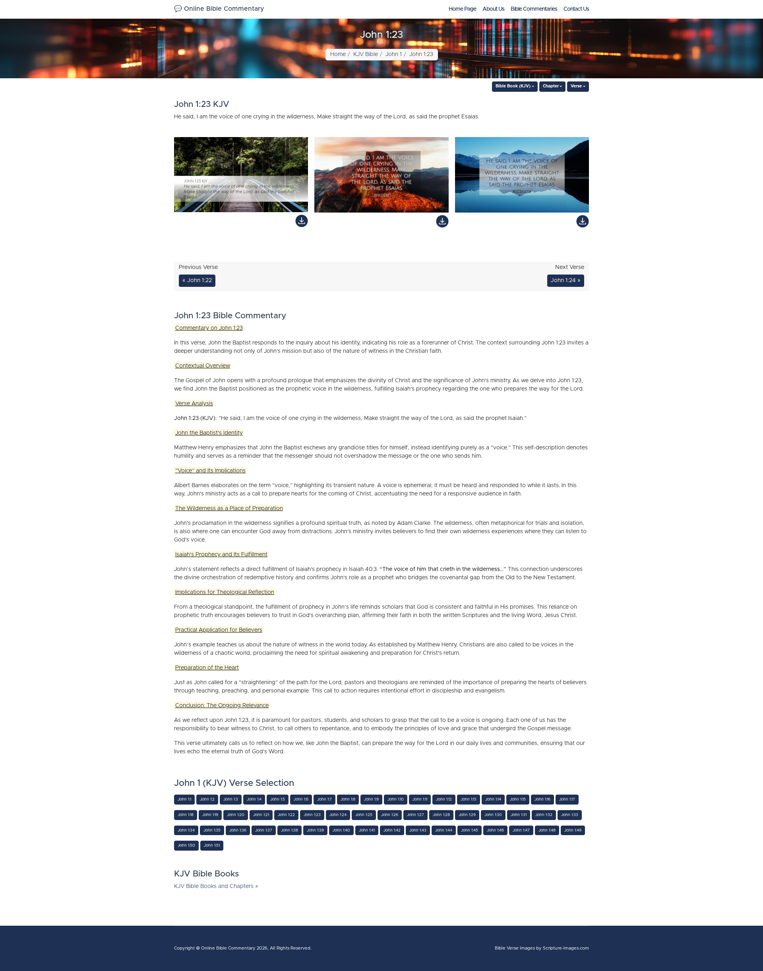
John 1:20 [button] (235, 815)
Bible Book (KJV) (513, 86)
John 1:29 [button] (467, 815)
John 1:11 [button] (419, 799)
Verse (576, 86)
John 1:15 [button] (518, 799)
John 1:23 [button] (312, 815)
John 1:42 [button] (392, 830)
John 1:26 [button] (389, 815)
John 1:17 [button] (567, 799)
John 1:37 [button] (263, 830)
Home (338, 54)
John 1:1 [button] (184, 799)
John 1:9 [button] (371, 799)
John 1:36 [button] (237, 830)
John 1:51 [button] (212, 845)
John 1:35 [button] (212, 830)
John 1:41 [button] (367, 830)
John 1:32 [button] (543, 815)
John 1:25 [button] (363, 815)
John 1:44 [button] (443, 830)
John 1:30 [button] (493, 815)
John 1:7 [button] (324, 799)
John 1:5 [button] (277, 799)
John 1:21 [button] (261, 815)
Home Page (462, 9)
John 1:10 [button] (395, 799)
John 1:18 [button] (186, 815)
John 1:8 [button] (348, 799)
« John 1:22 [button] (197, 280)
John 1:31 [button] (519, 815)
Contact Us (576, 9)
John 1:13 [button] (468, 799)
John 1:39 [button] (315, 830)
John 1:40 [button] (341, 830)
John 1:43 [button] (417, 830)
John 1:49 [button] (572, 830)
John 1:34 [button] (186, 830)
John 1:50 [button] (186, 845)
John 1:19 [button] (210, 815)
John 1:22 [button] (286, 815)
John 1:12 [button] (444, 799)
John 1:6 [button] (301, 799)
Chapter (551, 86)
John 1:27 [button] (415, 815)
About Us (493, 9)
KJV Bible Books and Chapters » (216, 886)
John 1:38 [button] (289, 830)
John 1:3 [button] (230, 799)
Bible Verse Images (515, 948)
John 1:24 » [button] (566, 280)
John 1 (393, 54)
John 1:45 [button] (469, 830)
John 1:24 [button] (338, 815)
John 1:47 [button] (521, 830)
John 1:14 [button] (493, 799)
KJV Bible (365, 54)
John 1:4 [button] (254, 799)
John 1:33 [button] (569, 815)
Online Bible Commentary (228, 948)
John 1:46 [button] (495, 830)
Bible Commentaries (534, 9)
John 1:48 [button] (547, 830)
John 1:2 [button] (207, 799)
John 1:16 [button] (542, 799)
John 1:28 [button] (441, 815)
